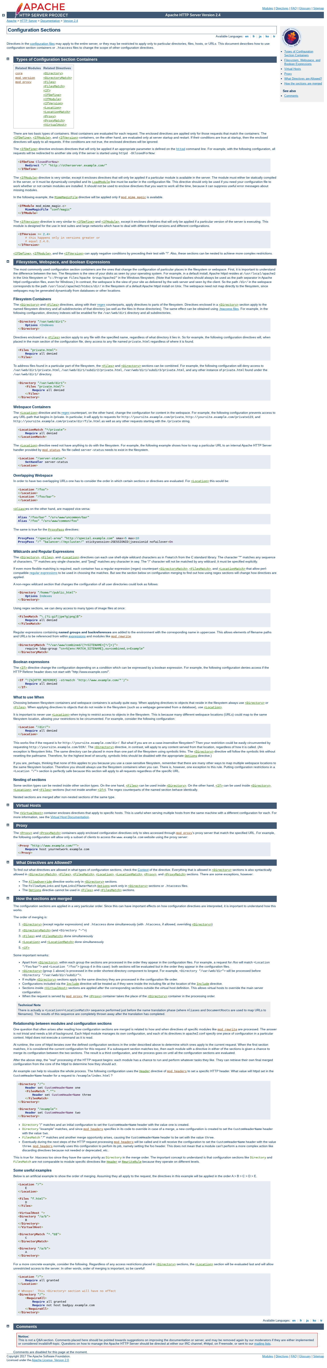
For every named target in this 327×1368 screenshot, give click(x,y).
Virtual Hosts (292, 69)
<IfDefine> (52, 95)
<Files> (49, 82)
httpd (180, 149)
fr (254, 36)
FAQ (294, 8)
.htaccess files (229, 309)
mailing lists (262, 1343)
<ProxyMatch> (54, 120)
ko (267, 36)
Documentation (50, 20)
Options (191, 756)
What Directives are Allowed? (303, 78)
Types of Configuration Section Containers (298, 53)
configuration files (42, 43)
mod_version (25, 78)
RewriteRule (131, 1162)
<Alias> (19, 509)
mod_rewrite (121, 636)
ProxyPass (56, 529)
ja (260, 36)
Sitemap (318, 8)
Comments (291, 95)
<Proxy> (49, 116)
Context (143, 870)
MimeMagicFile (66, 197)
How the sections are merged (303, 83)
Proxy (288, 73)
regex (101, 304)
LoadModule (101, 182)
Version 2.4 (70, 20)
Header (144, 1071)
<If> (46, 90)
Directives (282, 8)
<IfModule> (52, 99)
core (18, 73)
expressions (77, 636)
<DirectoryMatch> (57, 78)
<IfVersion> (53, 103)
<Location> (52, 107)
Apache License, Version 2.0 (50, 1360)
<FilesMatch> (54, 86)
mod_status (51, 450)
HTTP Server (28, 20)
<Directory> (53, 73)
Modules (267, 8)
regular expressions (43, 573)
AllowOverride (40, 882)
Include (73, 984)
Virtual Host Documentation (69, 817)
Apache (11, 20)
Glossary (305, 8)
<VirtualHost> (55, 125)
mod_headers (177, 1071)
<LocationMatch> (56, 112)
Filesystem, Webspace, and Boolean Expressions (302, 62)
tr (274, 36)
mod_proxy (23, 82)
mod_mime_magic (133, 197)
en (246, 36)
